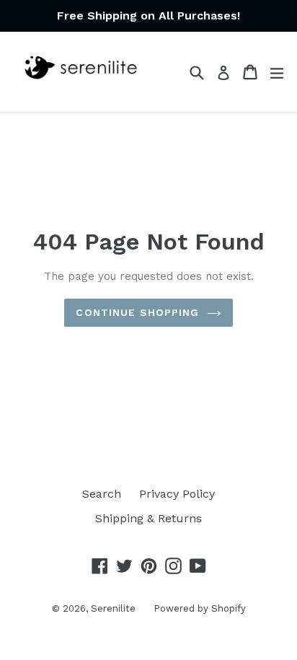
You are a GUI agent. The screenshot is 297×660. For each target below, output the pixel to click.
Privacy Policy (177, 494)
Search (101, 494)
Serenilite (113, 608)
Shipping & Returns (148, 518)
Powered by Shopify (200, 608)
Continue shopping (137, 312)
